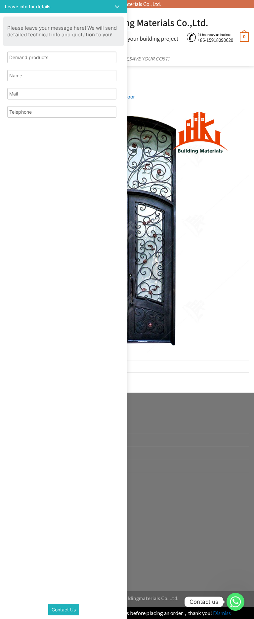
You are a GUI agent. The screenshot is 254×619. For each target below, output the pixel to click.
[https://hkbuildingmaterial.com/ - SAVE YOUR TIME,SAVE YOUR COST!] (130, 30)
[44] (127, 230)
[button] (63, 6)
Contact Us (64, 609)
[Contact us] (235, 602)
